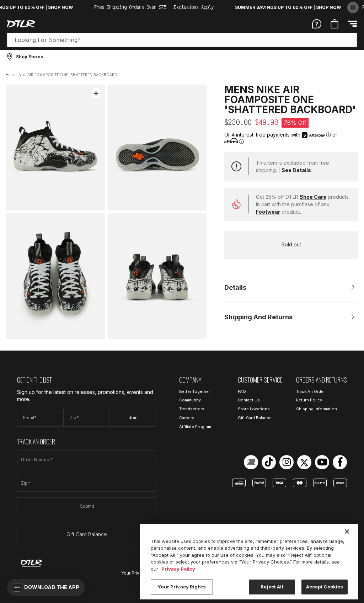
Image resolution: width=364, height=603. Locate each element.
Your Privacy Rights (181, 586)
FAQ (242, 391)
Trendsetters (191, 408)
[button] (46, 587)
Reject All (272, 586)
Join (133, 417)
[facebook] (340, 462)
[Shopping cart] (334, 23)
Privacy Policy (178, 569)
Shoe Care (313, 197)
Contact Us (249, 399)
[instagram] (286, 462)
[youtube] (322, 462)
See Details (296, 170)
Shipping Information (316, 408)
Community (190, 399)
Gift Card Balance (86, 534)
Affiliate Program (195, 426)
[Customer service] (316, 23)
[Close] (347, 531)
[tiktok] (269, 462)
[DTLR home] (21, 23)
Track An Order (310, 391)
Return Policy (309, 399)
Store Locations (254, 408)
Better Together (194, 391)
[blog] (251, 462)
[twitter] (304, 462)
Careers (186, 417)
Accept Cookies (324, 586)
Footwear (268, 212)
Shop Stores (29, 56)
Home (10, 75)
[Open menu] (352, 24)
